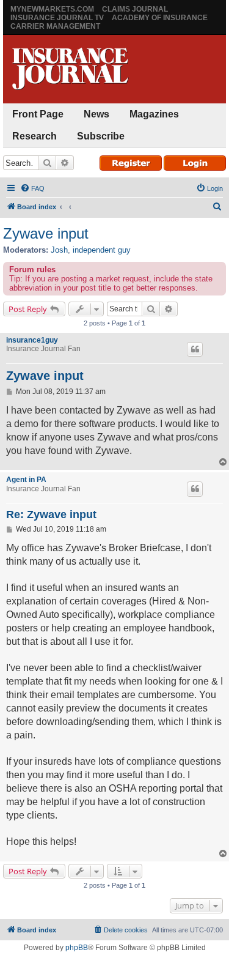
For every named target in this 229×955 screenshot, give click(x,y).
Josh (59, 250)
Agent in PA (26, 479)
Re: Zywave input (51, 514)
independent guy (102, 250)
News (96, 114)
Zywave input (46, 233)
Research (34, 136)
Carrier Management (55, 26)
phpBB (76, 947)
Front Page (38, 114)
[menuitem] (32, 188)
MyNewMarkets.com (52, 9)
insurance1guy (32, 340)
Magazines (154, 114)
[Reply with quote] (195, 349)
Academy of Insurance (160, 17)
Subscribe (101, 136)
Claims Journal (135, 9)
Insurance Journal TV (57, 17)
